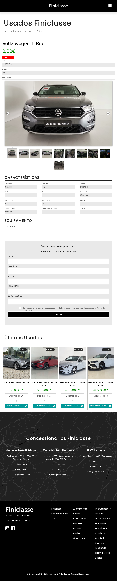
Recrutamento (103, 508)
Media (76, 533)
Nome (10, 256)
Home (6, 31)
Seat (53, 518)
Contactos (79, 538)
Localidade (14, 286)
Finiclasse (56, 508)
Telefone (12, 266)
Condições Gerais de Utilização (100, 538)
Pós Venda (78, 523)
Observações (15, 296)
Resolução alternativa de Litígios (102, 552)
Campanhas (80, 518)
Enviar (58, 314)
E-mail (11, 276)
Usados (17, 31)
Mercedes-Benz (59, 513)
